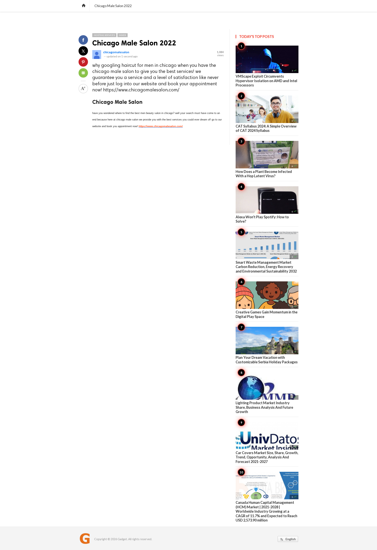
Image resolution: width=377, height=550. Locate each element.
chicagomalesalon (116, 52)
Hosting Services (104, 35)
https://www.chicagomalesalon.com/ (161, 126)
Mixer (122, 35)
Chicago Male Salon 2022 (134, 43)
